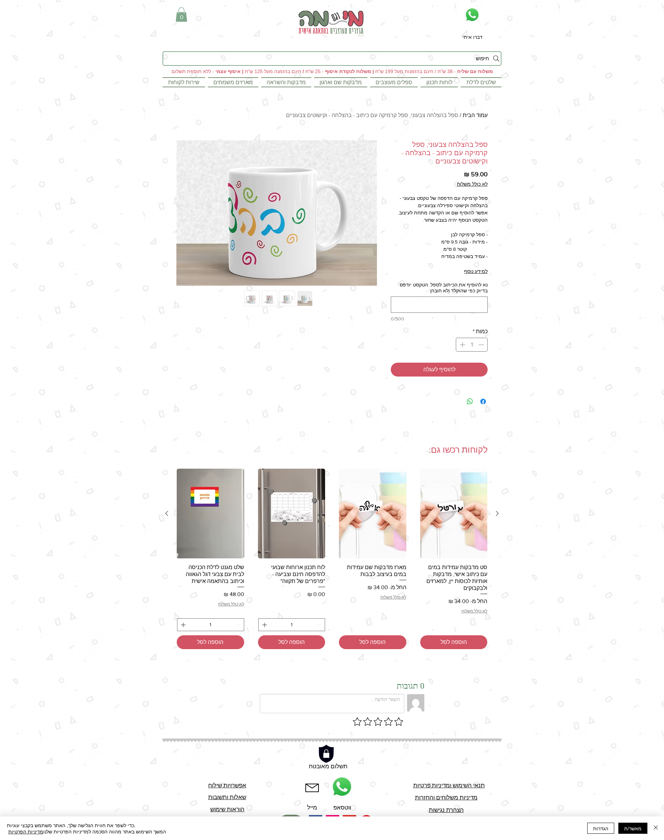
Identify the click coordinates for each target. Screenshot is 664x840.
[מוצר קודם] (497, 513)
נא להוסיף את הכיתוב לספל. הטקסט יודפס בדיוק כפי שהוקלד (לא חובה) (444, 287)
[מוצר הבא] (167, 513)
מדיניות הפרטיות (25, 831)
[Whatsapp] (472, 14)
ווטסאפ (342, 807)
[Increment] (462, 344)
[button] (181, 14)
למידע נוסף (476, 271)
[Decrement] (482, 344)
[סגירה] (656, 828)
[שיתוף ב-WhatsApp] (470, 401)
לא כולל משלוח (472, 184)
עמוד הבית (475, 115)
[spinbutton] (472, 344)
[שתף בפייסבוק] (483, 401)
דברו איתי (472, 37)
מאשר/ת (633, 828)
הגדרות (600, 828)
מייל (312, 807)
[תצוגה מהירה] (454, 513)
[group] (332, 558)
